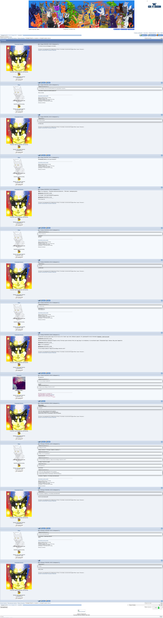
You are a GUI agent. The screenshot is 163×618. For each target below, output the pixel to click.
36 (59, 230)
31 (58, 44)
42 (59, 443)
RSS (161, 32)
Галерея (45, 162)
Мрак (19, 84)
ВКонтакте (54, 50)
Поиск (158, 32)
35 (59, 189)
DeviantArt (50, 50)
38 (58, 302)
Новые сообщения (138, 32)
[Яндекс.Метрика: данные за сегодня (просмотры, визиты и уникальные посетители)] (81, 610)
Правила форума (152, 32)
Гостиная (27, 38)
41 (59, 403)
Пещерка (39, 50)
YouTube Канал (44, 50)
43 (59, 489)
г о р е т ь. (52, 394)
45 (59, 562)
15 (20, 35)
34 (58, 157)
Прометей (19, 375)
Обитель (42, 162)
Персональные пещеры (12, 38)
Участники (145, 32)
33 (58, 116)
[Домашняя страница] (48, 82)
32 (58, 84)
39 (59, 334)
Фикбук (39, 162)
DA (47, 162)
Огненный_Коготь (19, 44)
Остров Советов (3, 38)
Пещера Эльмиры (21, 38)
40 (59, 375)
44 (59, 530)
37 (59, 262)
